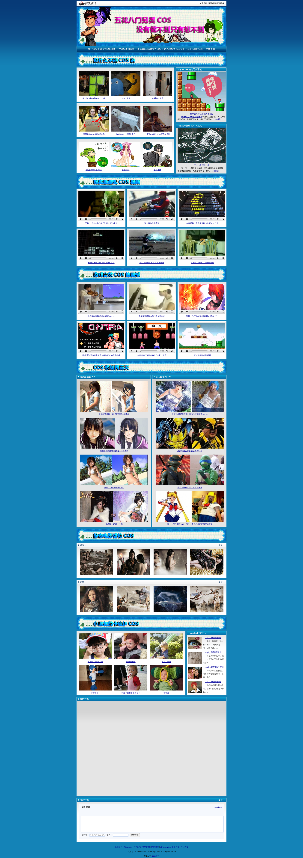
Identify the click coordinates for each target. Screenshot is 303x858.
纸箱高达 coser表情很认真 (94, 134)
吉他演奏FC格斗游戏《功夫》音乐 (151, 355)
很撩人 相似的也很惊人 (114, 487)
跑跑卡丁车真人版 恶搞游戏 (202, 263)
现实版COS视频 (108, 49)
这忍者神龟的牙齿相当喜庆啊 (190, 487)
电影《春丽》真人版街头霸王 (152, 263)
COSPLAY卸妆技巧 (213, 682)
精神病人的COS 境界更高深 (201, 114)
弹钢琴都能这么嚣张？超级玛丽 (152, 316)
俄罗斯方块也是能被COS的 (94, 98)
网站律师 (155, 847)
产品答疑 (184, 847)
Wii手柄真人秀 (157, 98)
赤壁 (82, 582)
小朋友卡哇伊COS (194, 49)
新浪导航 (221, 3)
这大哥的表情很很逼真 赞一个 (189, 451)
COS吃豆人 (125, 98)
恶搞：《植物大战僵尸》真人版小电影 (101, 223)
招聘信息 (146, 847)
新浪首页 (212, 3)
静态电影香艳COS (173, 49)
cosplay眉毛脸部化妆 (213, 652)
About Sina (128, 847)
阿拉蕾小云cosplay (95, 662)
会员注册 (175, 847)
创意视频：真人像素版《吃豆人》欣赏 (202, 223)
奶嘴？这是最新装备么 (130, 693)
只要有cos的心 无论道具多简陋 (157, 134)
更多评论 (218, 807)
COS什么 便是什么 (201, 165)
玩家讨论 (84, 800)
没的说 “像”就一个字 (114, 524)
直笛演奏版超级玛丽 (202, 355)
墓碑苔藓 (157, 170)
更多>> (222, 545)
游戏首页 (203, 3)
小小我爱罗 (131, 662)
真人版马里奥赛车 (151, 223)
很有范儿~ (95, 693)
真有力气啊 (166, 662)
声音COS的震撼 (126, 49)
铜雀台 (83, 545)
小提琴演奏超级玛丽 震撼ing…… (101, 316)
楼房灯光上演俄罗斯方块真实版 (101, 263)
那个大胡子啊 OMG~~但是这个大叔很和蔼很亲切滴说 (189, 524)
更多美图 (210, 49)
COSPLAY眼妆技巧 (213, 638)
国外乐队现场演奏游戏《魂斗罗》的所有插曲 (101, 355)
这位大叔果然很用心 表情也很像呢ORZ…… (190, 414)
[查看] (217, 119)
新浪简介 (118, 847)
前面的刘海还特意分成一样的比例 (114, 451)
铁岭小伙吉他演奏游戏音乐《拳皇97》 (202, 316)
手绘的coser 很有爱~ (94, 170)
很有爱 (166, 693)
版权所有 (155, 856)
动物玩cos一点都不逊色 (125, 134)
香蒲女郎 (125, 170)
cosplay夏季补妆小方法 (214, 667)
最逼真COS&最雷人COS (149, 49)
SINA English (165, 847)
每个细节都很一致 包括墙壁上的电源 (114, 414)
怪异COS (92, 49)
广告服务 (137, 847)
